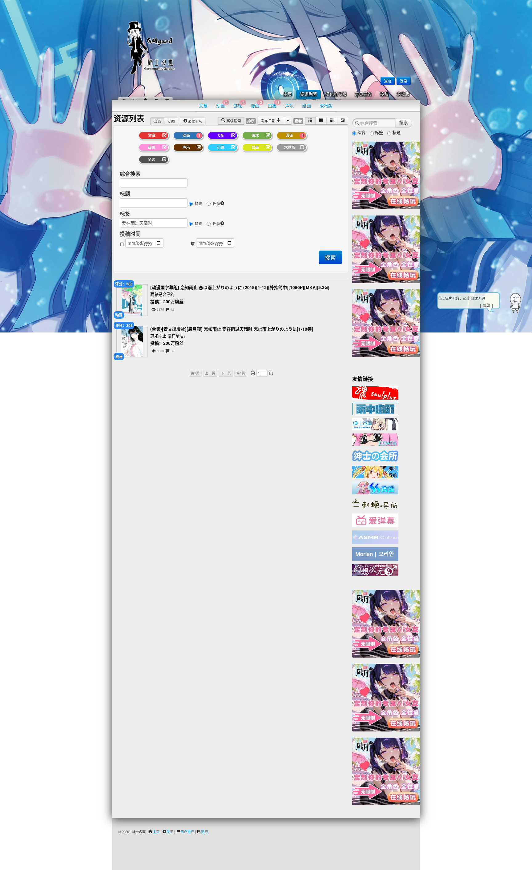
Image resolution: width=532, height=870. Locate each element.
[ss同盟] (375, 487)
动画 (222, 104)
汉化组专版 (336, 94)
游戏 (239, 104)
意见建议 (363, 94)
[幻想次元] (375, 569)
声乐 (289, 106)
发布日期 (268, 120)
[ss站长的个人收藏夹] (375, 471)
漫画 (256, 104)
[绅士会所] (375, 455)
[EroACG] (375, 439)
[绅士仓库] (375, 424)
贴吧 (204, 831)
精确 (198, 203)
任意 (216, 203)
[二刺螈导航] (375, 503)
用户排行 (187, 831)
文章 (203, 106)
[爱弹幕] (375, 520)
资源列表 (308, 94)
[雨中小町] (375, 408)
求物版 (403, 94)
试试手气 (194, 121)
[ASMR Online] (375, 537)
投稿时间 (130, 234)
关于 (170, 831)
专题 (171, 121)
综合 (360, 132)
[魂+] (375, 392)
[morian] (375, 553)
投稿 (384, 94)
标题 (125, 194)
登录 (403, 80)
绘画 (306, 106)
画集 (274, 104)
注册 (387, 80)
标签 (125, 214)
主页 (287, 94)
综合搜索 (130, 174)
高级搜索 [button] (233, 120)
